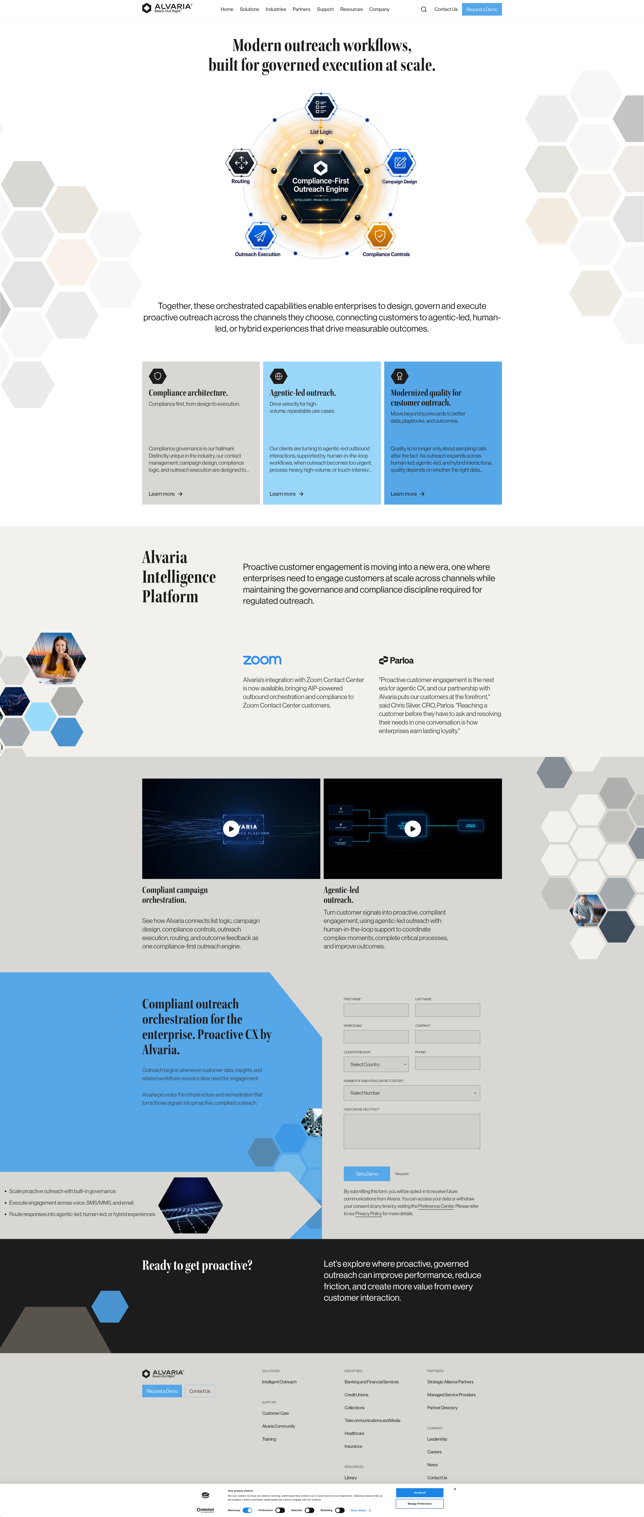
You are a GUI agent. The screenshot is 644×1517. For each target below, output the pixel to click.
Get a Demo (367, 1174)
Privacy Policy (368, 1213)
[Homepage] (167, 9)
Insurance (353, 1446)
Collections (354, 1407)
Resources (351, 9)
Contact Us (446, 9)
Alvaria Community (278, 1426)
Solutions (249, 9)
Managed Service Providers (451, 1394)
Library (351, 1477)
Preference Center (436, 1206)
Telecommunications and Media (372, 1420)
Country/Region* (357, 1052)
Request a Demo (482, 9)
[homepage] (163, 1373)
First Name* (353, 999)
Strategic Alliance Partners (450, 1381)
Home (227, 9)
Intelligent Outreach (279, 1381)
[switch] (280, 1510)
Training (269, 1439)
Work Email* (353, 1026)
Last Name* (424, 999)
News (432, 1464)
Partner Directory (442, 1407)
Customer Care (275, 1413)
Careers (434, 1451)
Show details (358, 1510)
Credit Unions (356, 1394)
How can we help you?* (362, 1109)
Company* (423, 1026)
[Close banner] (455, 1489)
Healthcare (354, 1433)
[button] (276, 9)
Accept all (419, 1492)
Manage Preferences (420, 1503)
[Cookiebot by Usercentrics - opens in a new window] (205, 1510)
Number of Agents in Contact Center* (374, 1081)
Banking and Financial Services (371, 1381)
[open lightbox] (231, 829)
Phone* (421, 1052)
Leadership (437, 1439)
